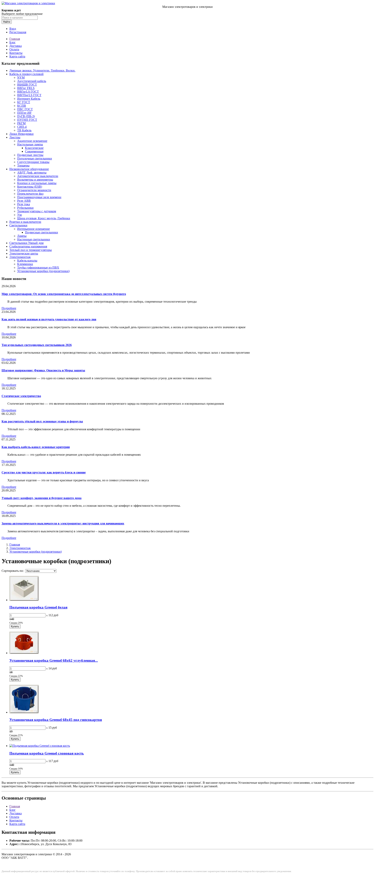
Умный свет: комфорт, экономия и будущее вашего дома (41, 498)
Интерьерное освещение (33, 228)
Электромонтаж (20, 257)
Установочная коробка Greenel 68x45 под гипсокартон (55, 720)
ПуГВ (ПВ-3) (26, 116)
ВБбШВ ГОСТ (27, 84)
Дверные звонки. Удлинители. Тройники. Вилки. (42, 70)
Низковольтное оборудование (29, 169)
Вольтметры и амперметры (35, 179)
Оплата (14, 49)
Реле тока (23, 204)
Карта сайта (17, 56)
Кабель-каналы (27, 260)
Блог (12, 42)
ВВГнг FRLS (26, 88)
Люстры (14, 137)
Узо (19, 214)
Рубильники (25, 207)
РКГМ (21, 123)
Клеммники (25, 264)
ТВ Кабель (24, 130)
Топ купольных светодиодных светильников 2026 (37, 345)
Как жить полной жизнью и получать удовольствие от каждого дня (49, 319)
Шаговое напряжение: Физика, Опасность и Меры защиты (43, 370)
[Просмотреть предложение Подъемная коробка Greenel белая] (24, 600)
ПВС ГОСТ (25, 109)
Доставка (15, 46)
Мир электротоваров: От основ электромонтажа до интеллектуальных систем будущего (64, 294)
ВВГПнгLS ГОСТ (29, 95)
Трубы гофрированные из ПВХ (38, 267)
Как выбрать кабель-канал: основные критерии (36, 447)
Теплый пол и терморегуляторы (30, 250)
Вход (12, 28)
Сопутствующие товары (33, 162)
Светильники (18, 225)
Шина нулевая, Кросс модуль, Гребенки (43, 218)
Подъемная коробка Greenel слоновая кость (46, 753)
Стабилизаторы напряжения (28, 246)
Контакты (15, 53)
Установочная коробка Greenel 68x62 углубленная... (53, 660)
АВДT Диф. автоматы (31, 172)
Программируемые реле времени (39, 197)
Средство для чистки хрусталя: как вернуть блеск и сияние (44, 472)
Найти (6, 21)
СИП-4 (22, 126)
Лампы (22, 236)
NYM (21, 77)
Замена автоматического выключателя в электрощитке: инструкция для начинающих (63, 523)
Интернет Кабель (28, 98)
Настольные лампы (30, 144)
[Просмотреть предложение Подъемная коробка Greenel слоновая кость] (39, 745)
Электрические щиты (23, 253)
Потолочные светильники (34, 158)
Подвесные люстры (30, 155)
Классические (34, 148)
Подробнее (9, 308)
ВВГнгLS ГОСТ (28, 91)
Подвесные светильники (41, 232)
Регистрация (17, 32)
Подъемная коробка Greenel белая (38, 607)
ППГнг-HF (24, 112)
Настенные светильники (33, 239)
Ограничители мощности (34, 190)
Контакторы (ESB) (29, 186)
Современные (34, 151)
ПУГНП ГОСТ (27, 119)
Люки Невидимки (21, 133)
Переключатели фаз (30, 193)
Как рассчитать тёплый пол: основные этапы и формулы (42, 421)
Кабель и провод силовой (26, 74)
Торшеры (23, 165)
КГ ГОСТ (23, 102)
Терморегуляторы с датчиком (36, 211)
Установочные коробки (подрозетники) (43, 271)
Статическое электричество (21, 396)
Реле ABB (24, 200)
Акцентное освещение (32, 141)
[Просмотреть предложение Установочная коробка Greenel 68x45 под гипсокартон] (24, 712)
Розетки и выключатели (25, 221)
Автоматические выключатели (37, 176)
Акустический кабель (31, 81)
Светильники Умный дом (26, 243)
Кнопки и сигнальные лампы (36, 183)
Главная (14, 38)
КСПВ (21, 105)
